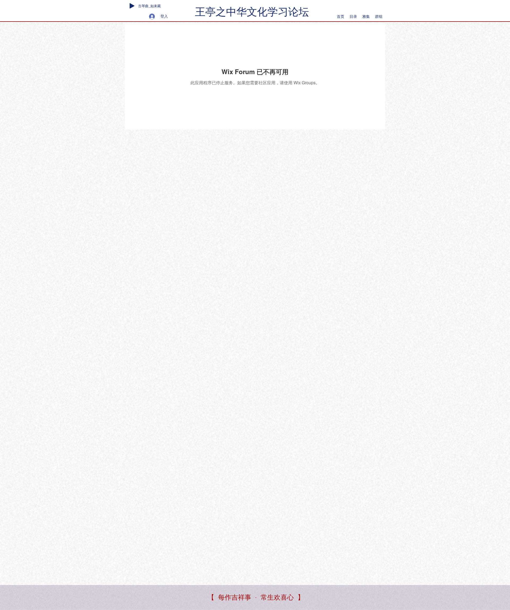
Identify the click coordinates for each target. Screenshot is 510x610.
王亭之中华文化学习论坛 (252, 12)
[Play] (132, 6)
